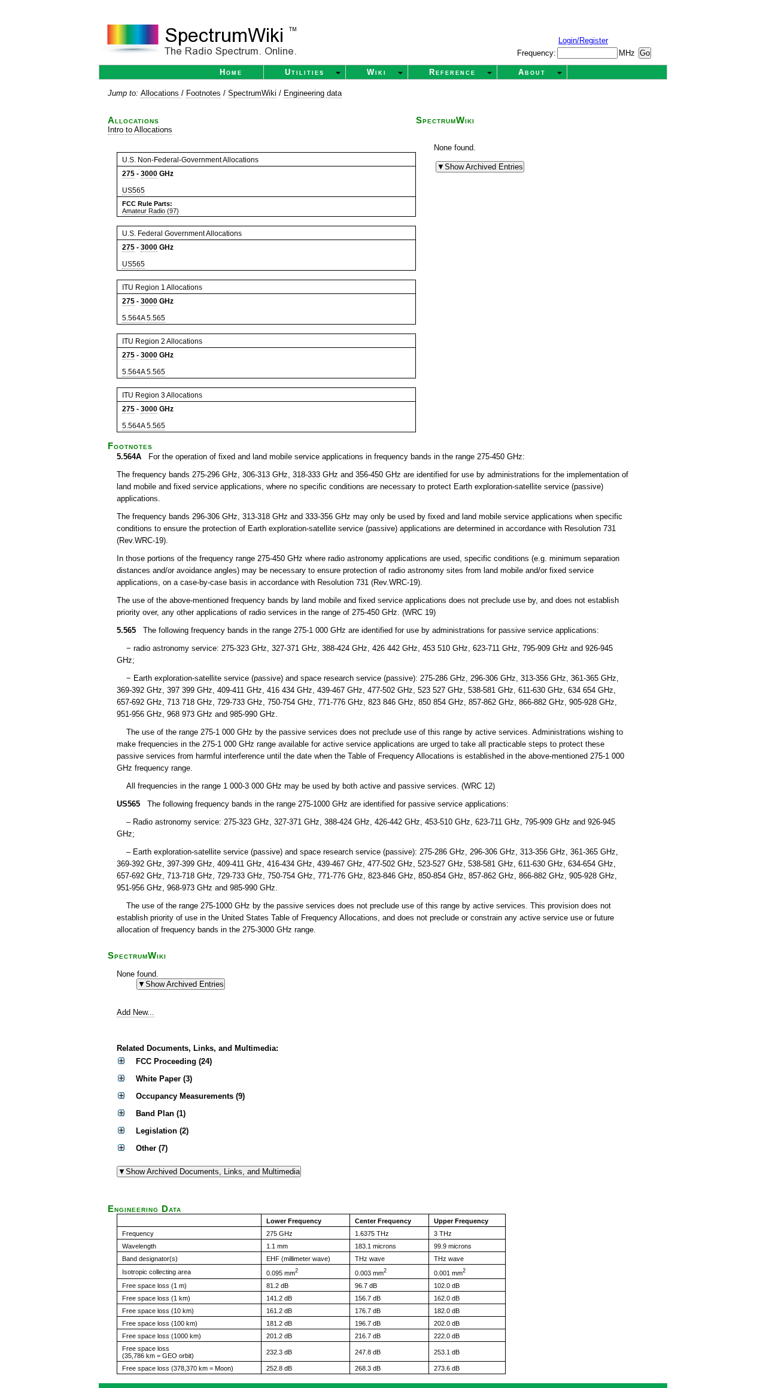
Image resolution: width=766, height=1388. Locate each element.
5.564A (133, 318)
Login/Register (583, 40)
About (532, 72)
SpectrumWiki (252, 93)
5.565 (156, 318)
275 (128, 173)
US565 (133, 190)
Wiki (377, 72)
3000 (149, 173)
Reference (452, 72)
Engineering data (313, 93)
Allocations (161, 93)
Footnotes (203, 93)
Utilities (304, 72)
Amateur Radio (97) (150, 210)
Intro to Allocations (140, 129)
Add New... (135, 1012)
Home (231, 72)
